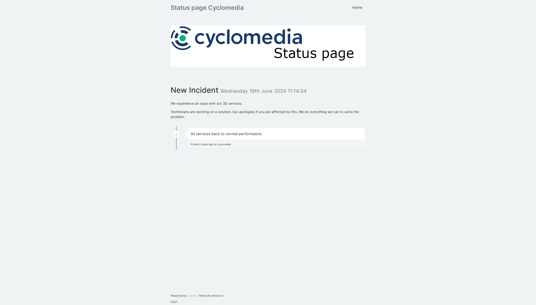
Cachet (191, 295)
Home (357, 7)
